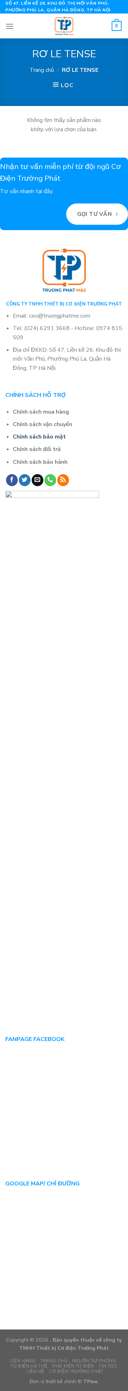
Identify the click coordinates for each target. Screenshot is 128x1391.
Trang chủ (42, 70)
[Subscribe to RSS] (63, 480)
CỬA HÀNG (23, 1361)
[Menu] (9, 26)
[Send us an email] (37, 480)
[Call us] (50, 480)
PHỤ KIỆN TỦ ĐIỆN (73, 1366)
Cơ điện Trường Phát (76, 1371)
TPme (90, 1381)
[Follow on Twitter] (25, 480)
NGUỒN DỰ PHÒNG (94, 1361)
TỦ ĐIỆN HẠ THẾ (29, 1366)
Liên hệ (35, 1371)
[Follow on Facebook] (12, 480)
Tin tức (108, 1366)
